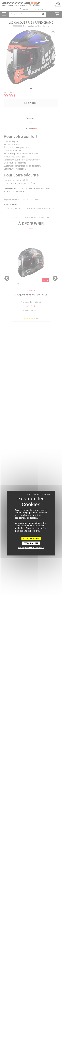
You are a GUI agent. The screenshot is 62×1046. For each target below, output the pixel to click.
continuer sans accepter (38, 494)
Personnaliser (31, 543)
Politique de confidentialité (31, 548)
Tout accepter (31, 538)
